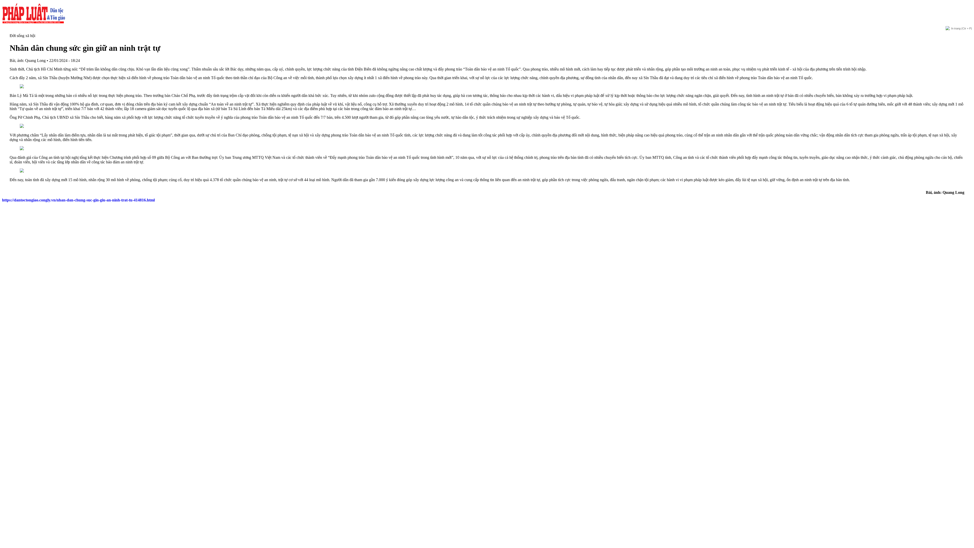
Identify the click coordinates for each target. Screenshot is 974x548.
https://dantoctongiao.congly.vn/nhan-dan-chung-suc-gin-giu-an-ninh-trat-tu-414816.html (78, 200)
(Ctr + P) (961, 28)
